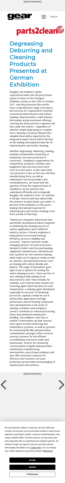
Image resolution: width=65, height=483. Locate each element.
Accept (32, 460)
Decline (32, 467)
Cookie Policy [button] (35, 448)
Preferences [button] (48, 451)
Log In (53, 16)
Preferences (32, 474)
